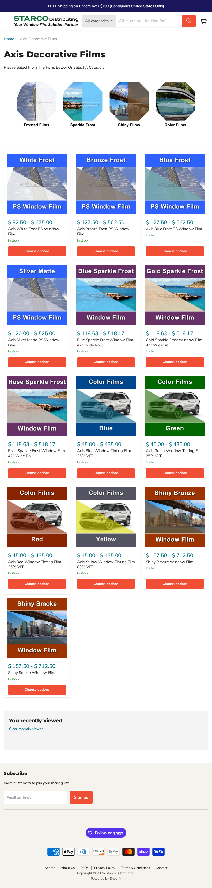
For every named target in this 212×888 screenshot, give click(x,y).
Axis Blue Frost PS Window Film (174, 228)
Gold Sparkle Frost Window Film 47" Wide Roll (174, 342)
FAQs (84, 867)
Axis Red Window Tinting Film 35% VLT (34, 564)
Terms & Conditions (135, 867)
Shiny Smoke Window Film (31, 672)
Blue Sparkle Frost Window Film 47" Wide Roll (105, 342)
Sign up (81, 797)
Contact (162, 867)
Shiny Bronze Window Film (169, 561)
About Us (68, 867)
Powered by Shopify (106, 878)
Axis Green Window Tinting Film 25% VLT (174, 453)
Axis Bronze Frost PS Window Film (103, 231)
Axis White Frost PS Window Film (33, 231)
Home (9, 39)
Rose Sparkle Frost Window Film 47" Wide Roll (36, 453)
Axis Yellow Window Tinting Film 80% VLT (106, 564)
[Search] (189, 21)
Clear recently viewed (26, 729)
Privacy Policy (104, 867)
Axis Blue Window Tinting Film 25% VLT (104, 453)
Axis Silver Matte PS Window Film (33, 342)
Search (50, 867)
